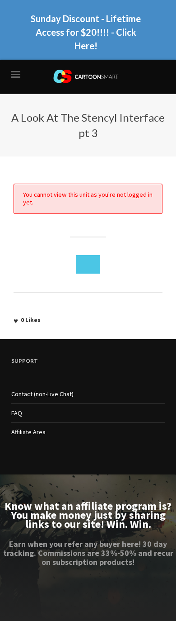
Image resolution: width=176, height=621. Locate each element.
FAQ (16, 413)
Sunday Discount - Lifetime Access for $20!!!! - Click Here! (86, 32)
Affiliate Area (28, 432)
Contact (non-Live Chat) (42, 394)
